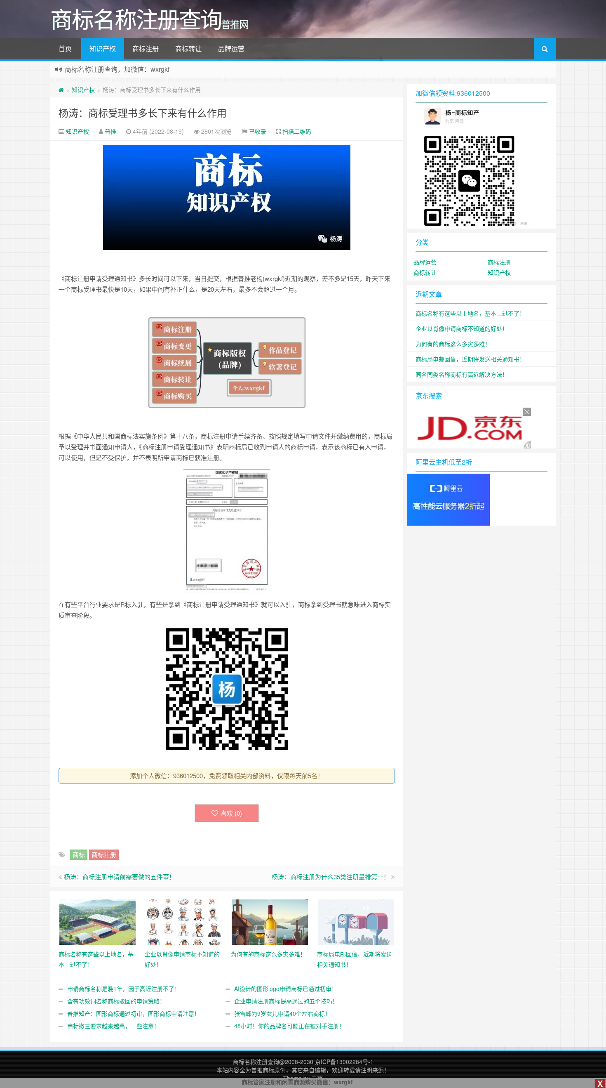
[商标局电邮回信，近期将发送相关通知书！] (356, 921)
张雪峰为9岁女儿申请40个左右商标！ (282, 1013)
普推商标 (262, 1070)
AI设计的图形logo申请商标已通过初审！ (285, 988)
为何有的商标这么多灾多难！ (453, 344)
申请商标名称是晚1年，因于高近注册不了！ (123, 988)
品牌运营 (231, 48)
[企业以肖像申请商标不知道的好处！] (184, 921)
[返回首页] (61, 89)
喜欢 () (231, 813)
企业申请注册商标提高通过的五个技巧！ (286, 1001)
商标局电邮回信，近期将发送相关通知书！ (470, 359)
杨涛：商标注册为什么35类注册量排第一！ (331, 876)
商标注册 (145, 48)
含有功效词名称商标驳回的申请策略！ (116, 1001)
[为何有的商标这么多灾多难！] (270, 921)
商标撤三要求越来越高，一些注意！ (113, 1026)
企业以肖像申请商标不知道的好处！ (462, 328)
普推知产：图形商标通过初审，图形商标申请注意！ (133, 1013)
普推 (110, 131)
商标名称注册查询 (256, 1061)
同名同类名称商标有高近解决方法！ (462, 374)
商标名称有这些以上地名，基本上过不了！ (470, 313)
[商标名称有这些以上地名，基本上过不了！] (97, 921)
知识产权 (102, 48)
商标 (79, 854)
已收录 (257, 131)
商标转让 (188, 48)
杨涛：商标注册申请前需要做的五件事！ (119, 876)
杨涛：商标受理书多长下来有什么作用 (143, 112)
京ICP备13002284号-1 (344, 1061)
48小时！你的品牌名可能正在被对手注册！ (289, 1026)
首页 (65, 48)
